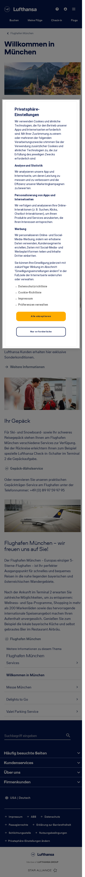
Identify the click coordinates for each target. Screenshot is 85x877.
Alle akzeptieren (41, 316)
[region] (41, 224)
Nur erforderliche (41, 331)
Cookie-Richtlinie (29, 292)
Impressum (25, 298)
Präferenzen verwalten (33, 304)
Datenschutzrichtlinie (32, 286)
